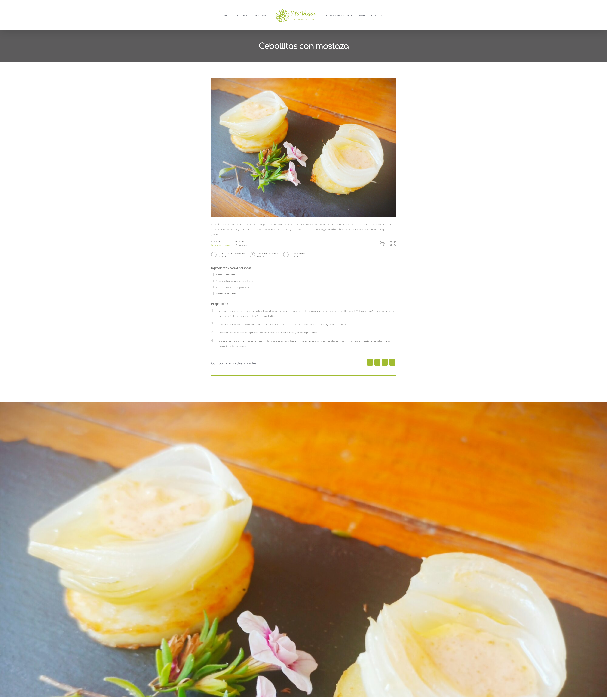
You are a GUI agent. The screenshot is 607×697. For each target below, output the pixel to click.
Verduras (225, 245)
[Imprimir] (382, 242)
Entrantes (216, 245)
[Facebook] (370, 362)
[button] (393, 242)
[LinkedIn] (385, 362)
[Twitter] (377, 362)
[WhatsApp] (392, 362)
